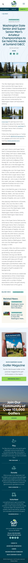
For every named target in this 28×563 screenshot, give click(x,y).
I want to (22, 9)
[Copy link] (17, 53)
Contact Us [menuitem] (14, 543)
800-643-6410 (17, 535)
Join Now (14, 418)
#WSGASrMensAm (13, 141)
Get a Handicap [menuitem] (5, 9)
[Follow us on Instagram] (13, 538)
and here (21, 126)
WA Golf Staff (14, 48)
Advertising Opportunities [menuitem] (14, 546)
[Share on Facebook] (14, 53)
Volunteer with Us (13, 514)
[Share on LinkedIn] (10, 53)
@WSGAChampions (17, 136)
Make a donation (13, 487)
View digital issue (13, 379)
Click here (5, 122)
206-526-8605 (16, 533)
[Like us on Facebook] (10, 538)
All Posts (5, 13)
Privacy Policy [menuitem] (14, 561)
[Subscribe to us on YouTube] (18, 538)
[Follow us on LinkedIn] (15, 538)
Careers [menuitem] (14, 549)
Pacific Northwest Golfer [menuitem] (14, 554)
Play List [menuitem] (14, 9)
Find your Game (13, 460)
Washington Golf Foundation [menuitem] (14, 551)
